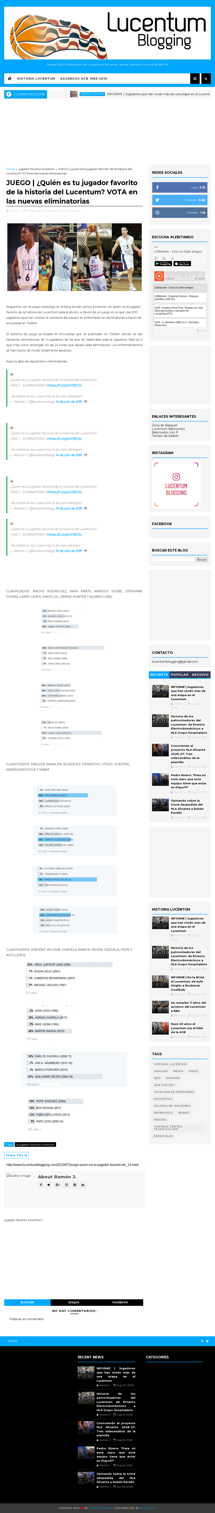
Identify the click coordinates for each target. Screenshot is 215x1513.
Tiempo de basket (165, 436)
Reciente (159, 675)
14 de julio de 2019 (69, 402)
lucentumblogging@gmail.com (175, 662)
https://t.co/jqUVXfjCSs (64, 385)
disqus (73, 1302)
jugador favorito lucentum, (63, 210)
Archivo (200, 675)
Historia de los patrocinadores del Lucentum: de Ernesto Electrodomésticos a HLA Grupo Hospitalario (189, 724)
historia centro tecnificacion (168, 1128)
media (178, 1071)
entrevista (163, 1112)
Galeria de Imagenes (172, 1105)
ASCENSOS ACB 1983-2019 (83, 78)
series (183, 1112)
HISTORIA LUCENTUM (36, 78)
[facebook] (202, 1341)
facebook (120, 1302)
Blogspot (148, 1508)
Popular (180, 675)
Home (10, 169)
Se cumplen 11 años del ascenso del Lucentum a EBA (188, 1007)
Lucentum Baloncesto (168, 429)
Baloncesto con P (165, 432)
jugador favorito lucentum (36, 169)
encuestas (163, 1098)
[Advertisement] (107, 131)
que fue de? (164, 1084)
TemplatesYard (101, 1508)
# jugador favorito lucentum (35, 1144)
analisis (161, 1071)
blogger (27, 1302)
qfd (157, 1078)
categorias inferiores (174, 1091)
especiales (163, 1136)
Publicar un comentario (26, 1319)
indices (160, 1119)
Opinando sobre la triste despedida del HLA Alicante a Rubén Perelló (116, 1478)
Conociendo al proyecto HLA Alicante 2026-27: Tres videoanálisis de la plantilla (188, 754)
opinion (173, 1078)
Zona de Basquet (164, 425)
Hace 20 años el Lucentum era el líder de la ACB (187, 1028)
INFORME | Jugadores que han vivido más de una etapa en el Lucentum (136, 94)
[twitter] (207, 1341)
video (194, 1071)
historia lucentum (68, 94)
